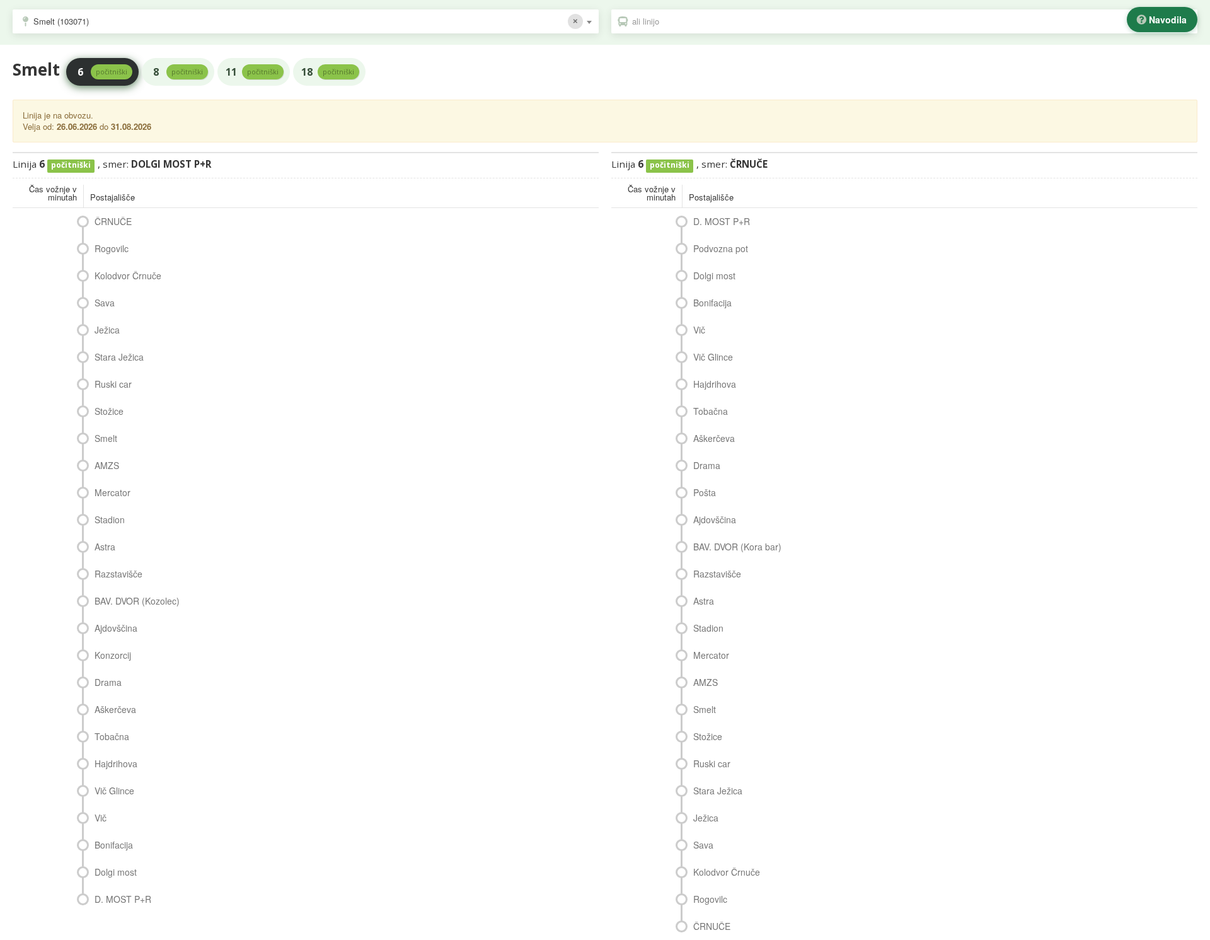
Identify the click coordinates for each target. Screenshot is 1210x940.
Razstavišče (118, 573)
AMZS (107, 465)
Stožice (109, 411)
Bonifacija (114, 844)
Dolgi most (116, 872)
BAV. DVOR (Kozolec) (137, 601)
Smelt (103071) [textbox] (61, 21)
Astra (105, 546)
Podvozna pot (720, 248)
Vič (101, 817)
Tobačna (112, 736)
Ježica (107, 329)
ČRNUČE (113, 221)
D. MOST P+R (123, 899)
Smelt (106, 438)
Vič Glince (114, 790)
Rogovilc (112, 248)
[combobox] (306, 21)
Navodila (1168, 19)
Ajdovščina (116, 628)
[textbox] (910, 21)
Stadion (110, 519)
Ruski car (113, 384)
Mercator (112, 492)
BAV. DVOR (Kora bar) (737, 546)
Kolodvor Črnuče (128, 275)
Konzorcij (113, 655)
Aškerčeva (115, 709)
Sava (105, 302)
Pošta (704, 492)
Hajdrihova (116, 763)
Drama (108, 682)
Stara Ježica (119, 357)
